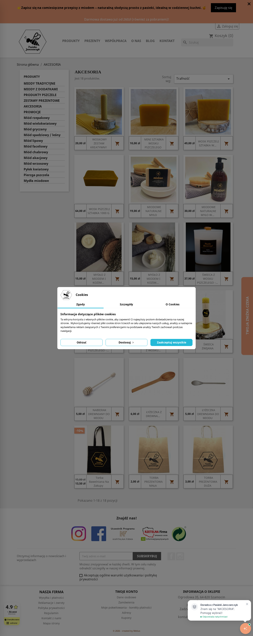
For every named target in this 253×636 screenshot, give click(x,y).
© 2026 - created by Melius (126, 630)
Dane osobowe (126, 597)
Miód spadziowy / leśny (42, 135)
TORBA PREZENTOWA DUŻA (208, 482)
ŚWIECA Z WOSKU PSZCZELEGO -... (207, 279)
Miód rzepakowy (37, 118)
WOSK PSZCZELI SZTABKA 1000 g (99, 211)
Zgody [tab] (80, 304)
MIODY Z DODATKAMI (41, 89)
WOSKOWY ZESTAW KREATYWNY (98, 143)
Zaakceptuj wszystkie (171, 342)
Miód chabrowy (36, 152)
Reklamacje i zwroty (51, 603)
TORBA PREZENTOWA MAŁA (153, 482)
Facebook (171, 556)
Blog (150, 41)
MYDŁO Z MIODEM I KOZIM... (99, 279)
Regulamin (51, 613)
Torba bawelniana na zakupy (99, 482)
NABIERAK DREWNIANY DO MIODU (99, 414)
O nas (136, 41)
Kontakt (167, 41)
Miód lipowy (33, 141)
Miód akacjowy (35, 158)
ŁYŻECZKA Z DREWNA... (154, 414)
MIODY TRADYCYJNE (39, 83)
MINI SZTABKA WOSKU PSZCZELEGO (154, 143)
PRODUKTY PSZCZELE (40, 95)
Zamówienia (126, 602)
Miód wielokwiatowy (40, 124)
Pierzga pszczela (36, 175)
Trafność (203, 78)
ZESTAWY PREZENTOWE (42, 101)
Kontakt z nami (51, 618)
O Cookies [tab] (172, 304)
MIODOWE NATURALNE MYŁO (153, 211)
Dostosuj (125, 342)
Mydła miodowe (36, 181)
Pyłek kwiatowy (36, 169)
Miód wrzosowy (36, 164)
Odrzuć (81, 342)
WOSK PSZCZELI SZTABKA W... (208, 143)
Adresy (126, 612)
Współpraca (115, 41)
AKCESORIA (33, 106)
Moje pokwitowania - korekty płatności (126, 607)
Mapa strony (51, 623)
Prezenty (92, 41)
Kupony (126, 618)
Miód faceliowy (35, 146)
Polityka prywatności (51, 608)
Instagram (180, 556)
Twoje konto (126, 591)
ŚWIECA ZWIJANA (208, 346)
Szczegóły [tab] (126, 304)
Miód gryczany (35, 129)
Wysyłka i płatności (51, 598)
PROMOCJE (32, 112)
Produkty (71, 41)
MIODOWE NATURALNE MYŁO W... (208, 211)
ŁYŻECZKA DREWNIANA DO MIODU (208, 414)
